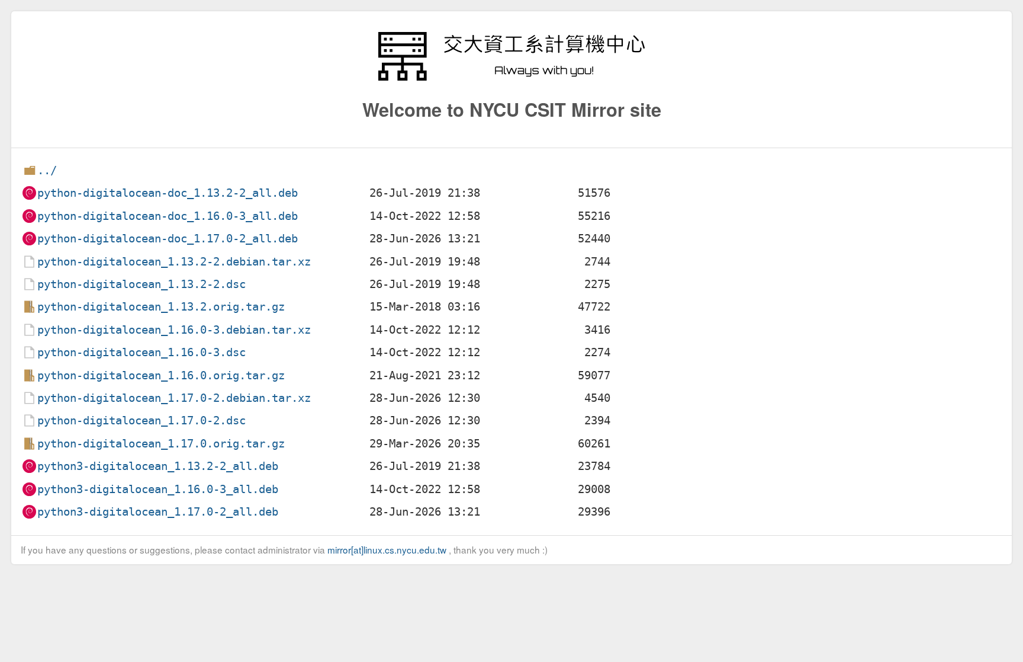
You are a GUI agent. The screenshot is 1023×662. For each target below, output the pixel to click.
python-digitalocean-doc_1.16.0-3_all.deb (167, 216)
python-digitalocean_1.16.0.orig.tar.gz (161, 375)
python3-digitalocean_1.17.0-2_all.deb (157, 512)
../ (47, 170)
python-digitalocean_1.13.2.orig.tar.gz (161, 307)
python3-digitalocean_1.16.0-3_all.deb (157, 489)
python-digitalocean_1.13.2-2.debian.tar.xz (174, 261)
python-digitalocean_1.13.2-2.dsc (141, 284)
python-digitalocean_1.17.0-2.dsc (141, 420)
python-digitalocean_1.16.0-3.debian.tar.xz (174, 330)
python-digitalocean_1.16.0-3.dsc (141, 352)
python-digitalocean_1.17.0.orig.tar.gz (161, 443)
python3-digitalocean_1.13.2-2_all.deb (157, 466)
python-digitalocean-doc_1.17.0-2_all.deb (167, 238)
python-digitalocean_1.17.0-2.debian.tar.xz (174, 398)
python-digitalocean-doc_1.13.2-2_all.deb (167, 193)
